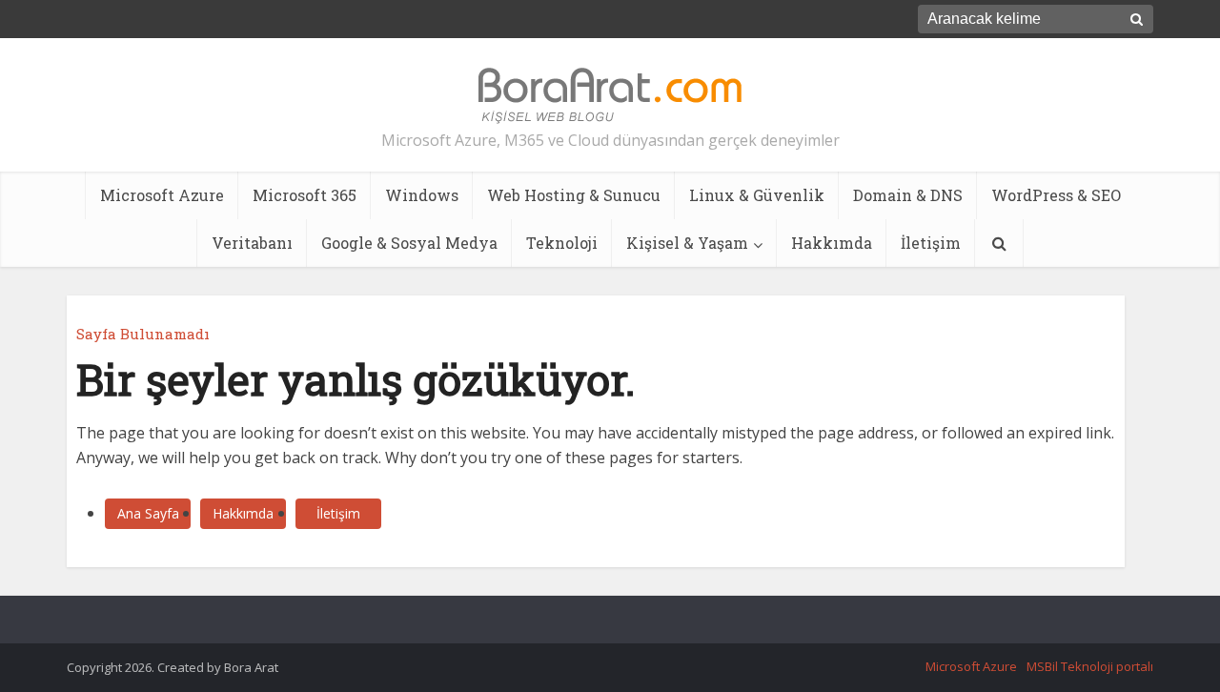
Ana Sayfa (148, 513)
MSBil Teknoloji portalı (1090, 666)
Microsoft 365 (304, 195)
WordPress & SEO (1056, 195)
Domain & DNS (908, 195)
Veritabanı (252, 243)
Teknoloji (562, 243)
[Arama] (999, 243)
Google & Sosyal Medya (409, 243)
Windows (421, 195)
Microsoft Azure (162, 195)
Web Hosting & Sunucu (574, 195)
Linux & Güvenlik (756, 195)
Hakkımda (831, 243)
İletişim (931, 243)
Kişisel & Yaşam (687, 243)
